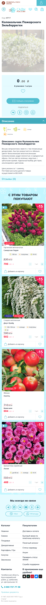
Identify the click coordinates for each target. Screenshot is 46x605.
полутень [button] (24, 254)
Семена (4, 536)
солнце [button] (22, 327)
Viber (16, 514)
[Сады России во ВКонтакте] (20, 507)
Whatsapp (34, 514)
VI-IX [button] (34, 473)
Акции (25, 552)
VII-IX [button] (34, 254)
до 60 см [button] (15, 473)
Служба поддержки (31, 564)
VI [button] (7, 330)
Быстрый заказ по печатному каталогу (31, 537)
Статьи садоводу (30, 548)
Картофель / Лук (8, 550)
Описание (8, 121)
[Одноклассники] (19, 112)
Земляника (6, 560)
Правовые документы (10, 592)
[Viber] (26, 112)
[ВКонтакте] (13, 112)
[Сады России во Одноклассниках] (31, 507)
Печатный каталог (30, 543)
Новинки (5, 531)
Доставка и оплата (31, 531)
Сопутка (4, 555)
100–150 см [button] (11, 327)
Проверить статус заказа (30, 558)
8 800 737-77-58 (12, 587)
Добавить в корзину (16, 271)
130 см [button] (14, 254)
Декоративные (7, 545)
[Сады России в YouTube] (26, 507)
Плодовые (5, 541)
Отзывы (9, 178)
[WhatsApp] (33, 112)
